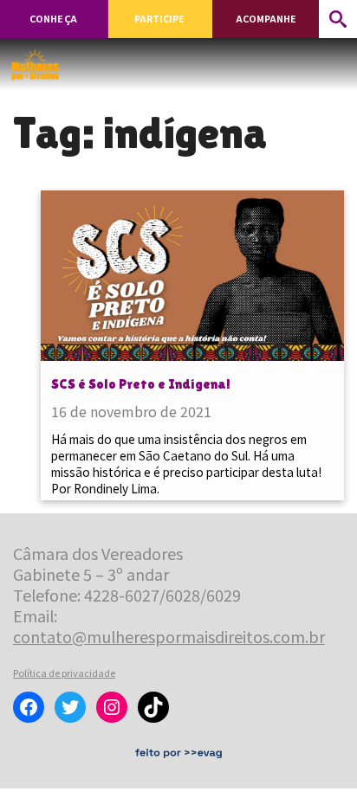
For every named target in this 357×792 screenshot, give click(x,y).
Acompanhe (266, 18)
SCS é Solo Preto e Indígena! (140, 384)
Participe (159, 18)
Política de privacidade (64, 672)
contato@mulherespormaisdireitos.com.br (169, 636)
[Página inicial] (35, 59)
